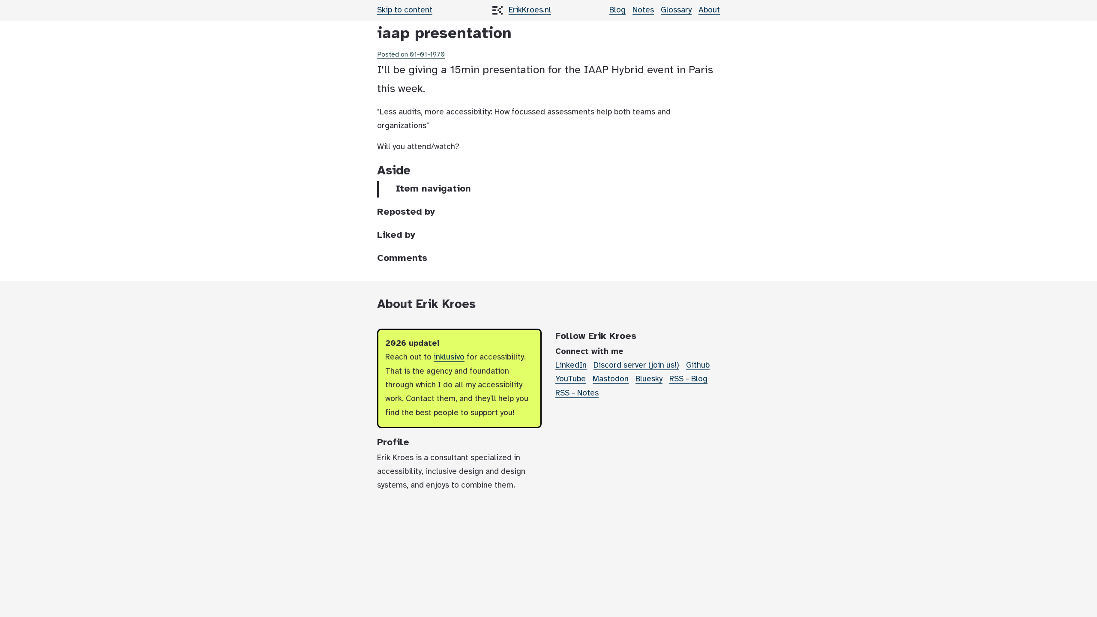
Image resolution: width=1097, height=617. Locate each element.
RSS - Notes (577, 393)
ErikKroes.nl (530, 10)
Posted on (411, 54)
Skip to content (404, 10)
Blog (617, 10)
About (709, 10)
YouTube (570, 379)
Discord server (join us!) (636, 365)
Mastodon (611, 379)
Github (698, 365)
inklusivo (449, 357)
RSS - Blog (688, 379)
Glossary (676, 10)
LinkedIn (571, 365)
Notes (643, 10)
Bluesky (648, 379)
